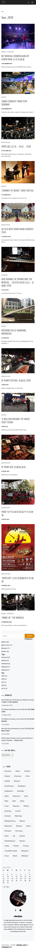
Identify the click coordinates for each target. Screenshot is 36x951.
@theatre (10, 51)
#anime (17, 771)
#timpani (26, 846)
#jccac (6, 806)
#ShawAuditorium (9, 841)
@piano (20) (5, 642)
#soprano (22, 841)
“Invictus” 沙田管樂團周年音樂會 (17, 579)
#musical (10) (5, 657)
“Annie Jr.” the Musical (12, 617)
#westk (15, 856)
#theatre (16, 846)
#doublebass (21, 786)
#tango (6, 846)
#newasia (19, 826)
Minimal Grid (21, 945)
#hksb (6, 801)
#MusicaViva (8, 826)
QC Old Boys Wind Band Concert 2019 (17, 230)
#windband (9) (5, 663)
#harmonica (16, 796)
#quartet (22, 836)
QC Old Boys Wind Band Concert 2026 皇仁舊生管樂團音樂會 (17, 711)
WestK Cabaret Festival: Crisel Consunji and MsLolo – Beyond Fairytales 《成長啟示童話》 (17, 739)
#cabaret (7, 776)
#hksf (14, 801)
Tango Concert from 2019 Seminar (14, 102)
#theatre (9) (5, 660)
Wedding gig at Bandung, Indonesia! (13, 331)
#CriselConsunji (9, 786)
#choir (28, 776)
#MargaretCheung (9, 821)
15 (29, 876)
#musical (22, 821)
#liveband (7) (5, 670)
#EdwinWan (20, 791)
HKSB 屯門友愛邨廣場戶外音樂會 (17, 513)
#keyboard (16, 806)
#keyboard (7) (5, 667)
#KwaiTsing (7, 811)
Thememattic (6, 947)
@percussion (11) (6, 645)
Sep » (8, 887)
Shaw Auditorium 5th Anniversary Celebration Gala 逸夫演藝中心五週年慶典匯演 (17, 701)
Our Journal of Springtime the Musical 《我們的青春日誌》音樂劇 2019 (17, 282)
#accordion (7, 771)
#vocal (6, 856)
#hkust (22, 801)
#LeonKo (18, 811)
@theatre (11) (5, 648)
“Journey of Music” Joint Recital (17, 190)
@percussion (5, 142)
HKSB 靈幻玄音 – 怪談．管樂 (16, 146)
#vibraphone (25, 851)
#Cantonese (17, 776)
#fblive (6, 796)
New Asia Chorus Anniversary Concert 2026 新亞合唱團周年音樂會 (17, 730)
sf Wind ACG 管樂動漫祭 (13, 467)
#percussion (19, 831)
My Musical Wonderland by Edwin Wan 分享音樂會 (15, 57)
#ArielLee (27, 771)
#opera (28, 826)
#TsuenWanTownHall (10, 851)
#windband (24, 856)
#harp (26, 796)
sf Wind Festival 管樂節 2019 (16, 380)
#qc (14, 836)
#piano (6, 836)
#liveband (7, 816)
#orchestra (7, 831)
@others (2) (5, 651)
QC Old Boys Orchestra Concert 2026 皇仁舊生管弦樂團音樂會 (17, 720)
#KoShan (26, 806)
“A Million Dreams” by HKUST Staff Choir (15, 420)
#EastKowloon (8, 791)
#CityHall (7, 781)
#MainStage (18, 816)
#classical (17, 781)
